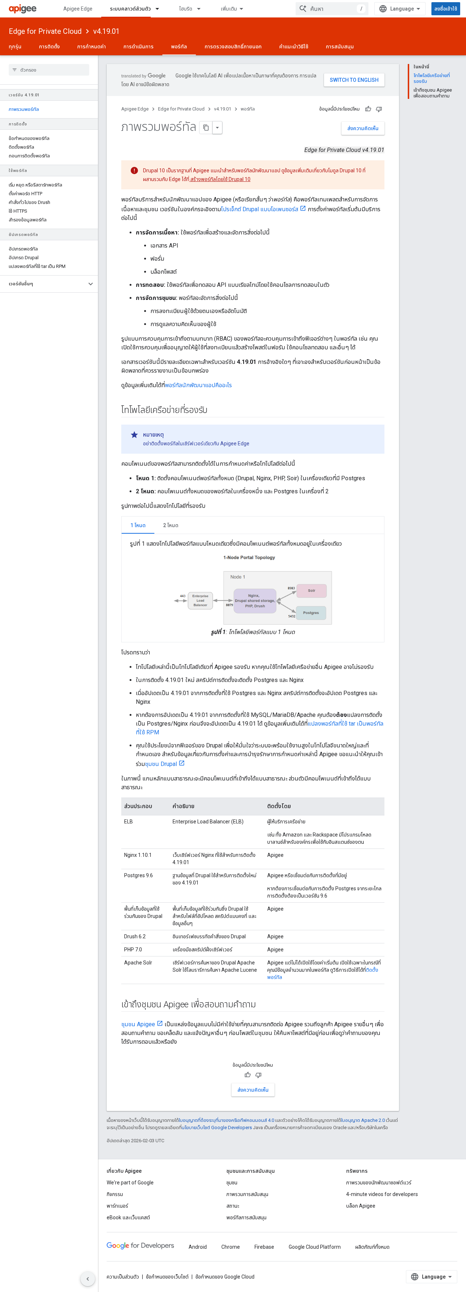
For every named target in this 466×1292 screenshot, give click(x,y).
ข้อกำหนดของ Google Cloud (225, 1277)
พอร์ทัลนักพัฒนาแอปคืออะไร (198, 385)
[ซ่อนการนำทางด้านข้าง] (87, 1279)
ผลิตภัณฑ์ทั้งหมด (372, 1247)
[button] (43, 284)
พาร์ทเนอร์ (117, 1206)
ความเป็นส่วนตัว (123, 1277)
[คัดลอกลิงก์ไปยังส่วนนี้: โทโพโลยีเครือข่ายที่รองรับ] (215, 410)
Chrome (230, 1247)
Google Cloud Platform (315, 1247)
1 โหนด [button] (138, 525)
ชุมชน (231, 1182)
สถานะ (232, 1206)
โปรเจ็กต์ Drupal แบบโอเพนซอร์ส (259, 209)
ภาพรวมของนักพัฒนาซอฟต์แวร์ (378, 1182)
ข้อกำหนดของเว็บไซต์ (167, 1277)
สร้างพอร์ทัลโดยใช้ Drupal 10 (219, 179)
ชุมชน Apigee (138, 1024)
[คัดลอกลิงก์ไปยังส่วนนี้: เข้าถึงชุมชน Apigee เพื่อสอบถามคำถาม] (263, 1004)
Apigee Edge (77, 9)
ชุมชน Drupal (161, 764)
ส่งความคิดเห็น (363, 128)
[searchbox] (49, 70)
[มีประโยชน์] (368, 109)
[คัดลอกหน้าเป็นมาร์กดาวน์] (206, 127)
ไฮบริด (185, 9)
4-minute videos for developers (382, 1194)
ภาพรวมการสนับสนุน (247, 1194)
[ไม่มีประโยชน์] (379, 109)
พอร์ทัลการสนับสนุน (246, 1217)
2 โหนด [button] (170, 525)
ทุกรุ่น (15, 46)
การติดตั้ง (49, 46)
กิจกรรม (115, 1194)
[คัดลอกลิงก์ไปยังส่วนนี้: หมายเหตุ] (171, 434)
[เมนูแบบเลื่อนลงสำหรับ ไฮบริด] (202, 8)
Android (198, 1247)
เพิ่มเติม (229, 9)
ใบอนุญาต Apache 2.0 (363, 1120)
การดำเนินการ (138, 46)
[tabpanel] (253, 588)
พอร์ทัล (179, 46)
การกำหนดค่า (91, 46)
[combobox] (332, 8)
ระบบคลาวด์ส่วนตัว (130, 9)
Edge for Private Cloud (45, 31)
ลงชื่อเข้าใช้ (445, 9)
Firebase (264, 1247)
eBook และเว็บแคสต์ (128, 1217)
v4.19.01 (106, 31)
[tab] (138, 525)
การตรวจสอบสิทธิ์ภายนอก (233, 46)
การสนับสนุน (340, 46)
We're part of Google (130, 1182)
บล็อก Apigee (360, 1206)
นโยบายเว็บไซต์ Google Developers (217, 1127)
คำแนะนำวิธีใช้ (293, 46)
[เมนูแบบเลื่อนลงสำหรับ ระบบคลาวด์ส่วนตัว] (160, 8)
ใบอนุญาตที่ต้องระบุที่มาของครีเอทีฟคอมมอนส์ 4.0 (226, 1120)
